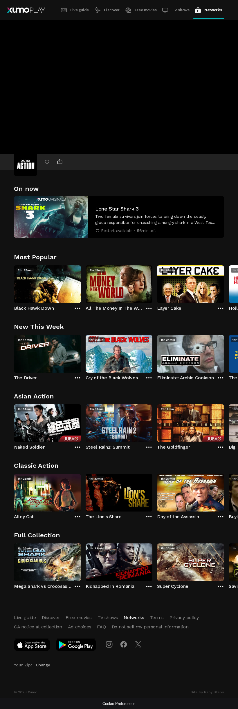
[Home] (26, 10)
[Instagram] (109, 644)
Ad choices (79, 627)
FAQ (101, 627)
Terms (157, 617)
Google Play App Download (76, 646)
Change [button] (43, 665)
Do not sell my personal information (150, 627)
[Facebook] (123, 644)
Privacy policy (184, 617)
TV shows (180, 10)
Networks (213, 10)
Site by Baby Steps (207, 692)
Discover (112, 10)
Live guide (79, 10)
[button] (119, 217)
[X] (138, 644)
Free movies (146, 10)
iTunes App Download (32, 646)
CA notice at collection (38, 627)
